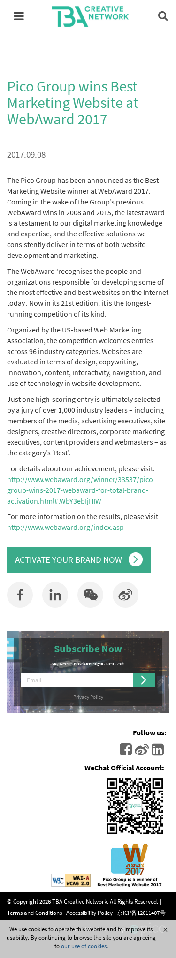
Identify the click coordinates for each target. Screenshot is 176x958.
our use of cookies (84, 946)
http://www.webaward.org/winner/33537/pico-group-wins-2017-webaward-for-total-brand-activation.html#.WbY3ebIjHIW (81, 490)
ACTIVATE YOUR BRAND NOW (69, 559)
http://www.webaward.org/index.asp (65, 527)
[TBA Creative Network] (90, 16)
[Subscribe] (144, 680)
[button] (90, 595)
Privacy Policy (88, 697)
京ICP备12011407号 (141, 912)
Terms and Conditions (34, 912)
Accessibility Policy (89, 912)
